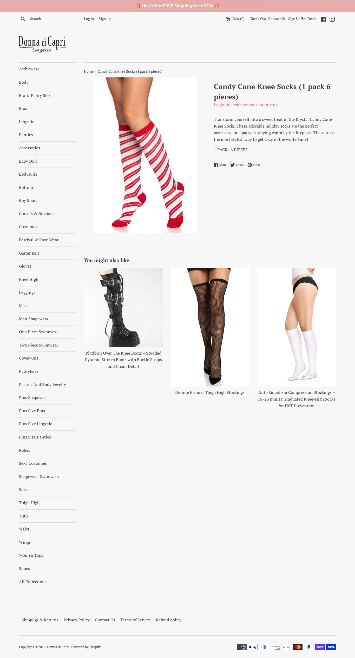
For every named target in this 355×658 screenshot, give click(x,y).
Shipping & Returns (40, 620)
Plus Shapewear (33, 397)
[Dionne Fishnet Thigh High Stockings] (209, 327)
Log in (89, 18)
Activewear (29, 69)
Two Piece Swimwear (38, 345)
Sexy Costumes (33, 463)
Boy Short (28, 200)
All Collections (33, 581)
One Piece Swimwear (38, 332)
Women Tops (31, 555)
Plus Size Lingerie (35, 424)
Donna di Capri (58, 647)
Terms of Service (135, 620)
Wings (25, 542)
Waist (24, 529)
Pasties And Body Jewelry (42, 384)
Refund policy (168, 620)
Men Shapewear (33, 319)
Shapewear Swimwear (39, 476)
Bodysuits (28, 174)
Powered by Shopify (86, 647)
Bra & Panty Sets (35, 95)
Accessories (29, 148)
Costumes (28, 226)
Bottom (26, 187)
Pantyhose (28, 371)
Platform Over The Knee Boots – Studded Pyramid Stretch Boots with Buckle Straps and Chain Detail (123, 359)
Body (23, 82)
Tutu (23, 516)
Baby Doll (28, 161)
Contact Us (277, 18)
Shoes (24, 568)
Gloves (25, 266)
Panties (26, 134)
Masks (24, 305)
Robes (24, 450)
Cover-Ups (28, 358)
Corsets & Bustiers (36, 213)
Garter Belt (29, 253)
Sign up (105, 18)
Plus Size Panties (35, 437)
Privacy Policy (77, 620)
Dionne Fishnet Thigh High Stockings (210, 392)
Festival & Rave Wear (38, 240)
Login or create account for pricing (246, 105)
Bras (23, 108)
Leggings (27, 292)
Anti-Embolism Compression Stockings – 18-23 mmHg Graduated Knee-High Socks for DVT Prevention (296, 398)
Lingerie (26, 121)
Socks (24, 489)
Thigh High (29, 503)
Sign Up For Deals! (303, 18)
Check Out (258, 18)
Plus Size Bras (32, 411)
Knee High (28, 279)
